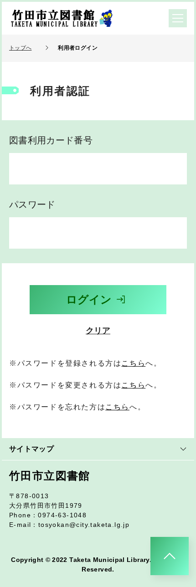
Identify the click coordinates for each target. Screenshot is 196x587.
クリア (98, 330)
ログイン (89, 299)
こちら (133, 363)
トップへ (20, 48)
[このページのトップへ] (169, 556)
